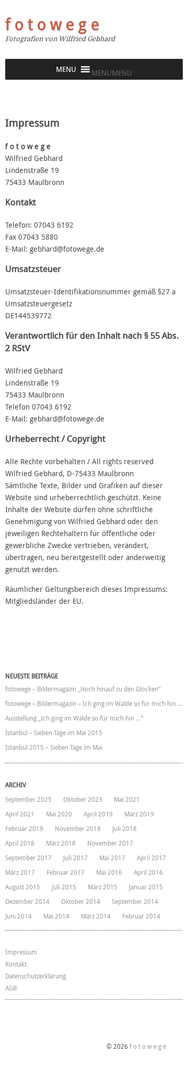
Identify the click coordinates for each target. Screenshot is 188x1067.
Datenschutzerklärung (35, 976)
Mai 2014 (56, 916)
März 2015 (103, 887)
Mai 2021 (127, 799)
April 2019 (98, 814)
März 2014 (96, 916)
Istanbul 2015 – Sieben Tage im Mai (53, 747)
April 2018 (19, 843)
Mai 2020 (59, 814)
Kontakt (16, 964)
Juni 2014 (18, 916)
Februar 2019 (24, 828)
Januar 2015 (146, 887)
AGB (11, 988)
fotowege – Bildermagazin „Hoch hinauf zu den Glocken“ (82, 689)
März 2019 (139, 814)
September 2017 (28, 857)
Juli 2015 (64, 887)
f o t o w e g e (52, 24)
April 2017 (151, 857)
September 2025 (28, 799)
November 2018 (78, 828)
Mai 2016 (109, 872)
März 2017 (20, 872)
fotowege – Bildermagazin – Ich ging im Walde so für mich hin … (94, 703)
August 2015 (22, 887)
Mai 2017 (112, 857)
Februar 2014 (141, 916)
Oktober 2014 (80, 901)
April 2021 (19, 814)
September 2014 (135, 901)
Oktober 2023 (82, 799)
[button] (111, 73)
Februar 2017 (65, 872)
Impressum (21, 952)
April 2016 (148, 872)
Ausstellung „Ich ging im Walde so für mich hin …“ (74, 718)
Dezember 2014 (27, 901)
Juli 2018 (124, 828)
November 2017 (110, 843)
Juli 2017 (75, 857)
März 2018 (61, 843)
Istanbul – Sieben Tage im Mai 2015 (53, 732)
